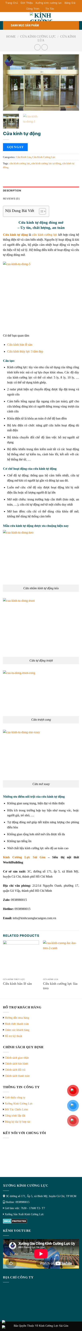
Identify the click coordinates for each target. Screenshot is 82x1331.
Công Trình (32, 8)
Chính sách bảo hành (16, 1063)
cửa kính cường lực (19, 163)
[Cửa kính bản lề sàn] (21, 958)
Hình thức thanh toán (17, 1023)
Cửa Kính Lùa (23, 157)
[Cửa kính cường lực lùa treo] (61, 958)
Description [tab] (12, 190)
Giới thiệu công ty (15, 1097)
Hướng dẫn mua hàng (17, 1017)
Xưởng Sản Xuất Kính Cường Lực (24, 1214)
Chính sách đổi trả (15, 1069)
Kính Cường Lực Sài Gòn (24, 857)
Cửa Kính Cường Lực (38, 36)
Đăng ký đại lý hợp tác (17, 1121)
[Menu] (10, 17)
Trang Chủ (11, 2)
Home (11, 36)
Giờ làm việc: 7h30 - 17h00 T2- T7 (25, 1208)
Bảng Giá (69, 2)
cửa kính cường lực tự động (46, 163)
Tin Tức (49, 8)
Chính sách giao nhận (17, 1057)
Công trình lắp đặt (15, 1115)
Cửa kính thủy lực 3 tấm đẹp (25, 351)
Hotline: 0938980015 (17, 1202)
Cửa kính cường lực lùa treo (60, 986)
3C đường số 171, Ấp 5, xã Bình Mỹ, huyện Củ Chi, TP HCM (41, 1196)
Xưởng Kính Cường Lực (19, 1103)
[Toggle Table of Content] (40, 211)
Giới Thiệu (26, 2)
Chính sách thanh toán (17, 1075)
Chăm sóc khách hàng (17, 1029)
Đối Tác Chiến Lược (16, 1109)
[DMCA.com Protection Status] (15, 1220)
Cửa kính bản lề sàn (19, 344)
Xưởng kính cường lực (48, 2)
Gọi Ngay (15, 147)
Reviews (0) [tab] (11, 198)
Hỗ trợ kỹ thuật (13, 1036)
